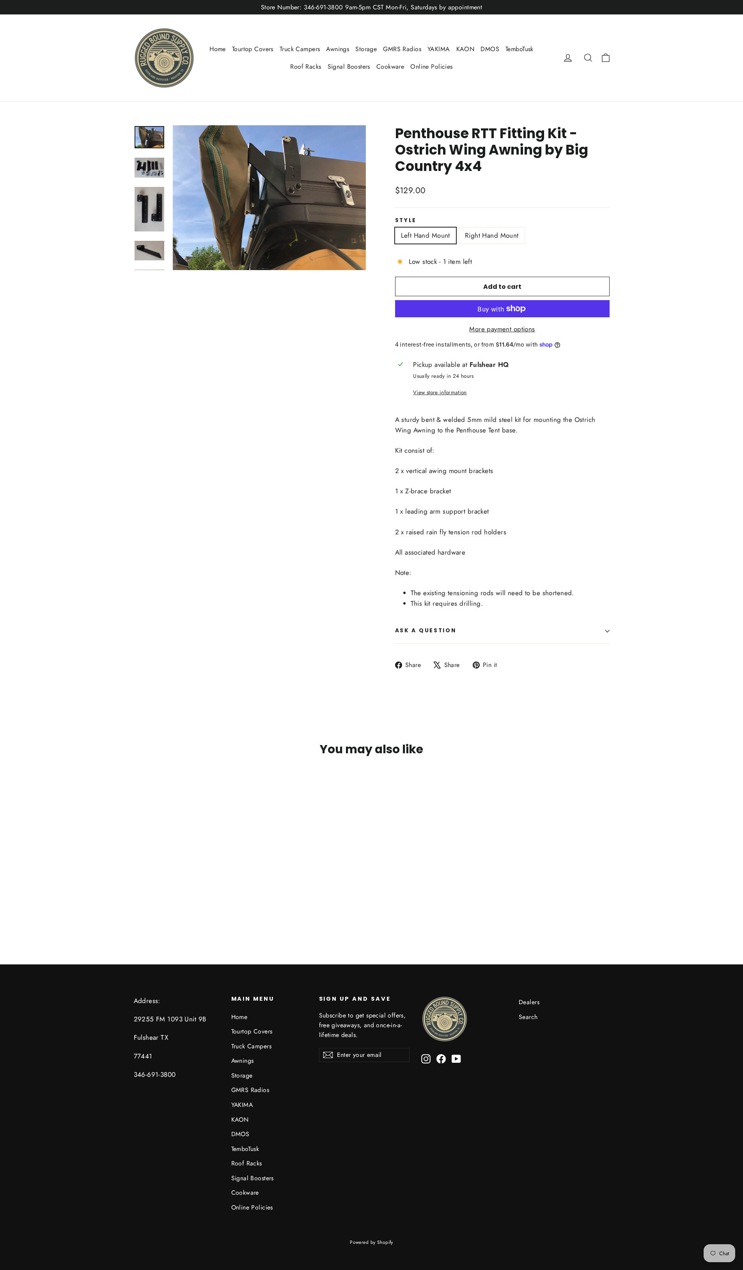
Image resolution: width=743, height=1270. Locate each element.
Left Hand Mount (425, 235)
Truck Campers (300, 48)
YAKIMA (438, 48)
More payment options (502, 329)
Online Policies (431, 66)
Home (217, 48)
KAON (465, 48)
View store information (439, 392)
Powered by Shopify (371, 1242)
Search (528, 1016)
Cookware (390, 66)
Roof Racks (305, 66)
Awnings (337, 48)
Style (406, 220)
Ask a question (425, 630)
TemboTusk (519, 48)
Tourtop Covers (252, 48)
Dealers (529, 1002)
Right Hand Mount (492, 235)
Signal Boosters (349, 66)
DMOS (490, 48)
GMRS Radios (402, 48)
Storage (366, 48)
